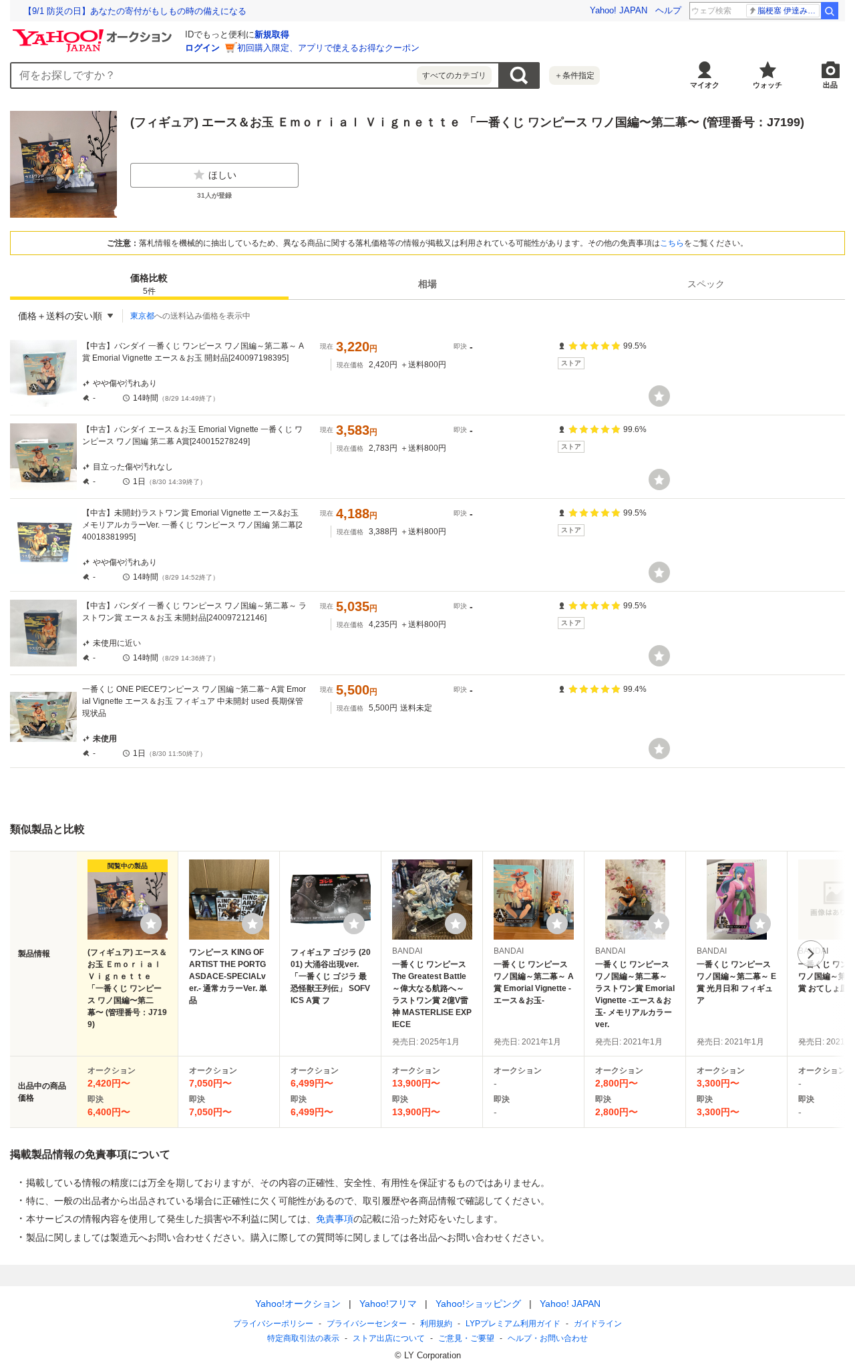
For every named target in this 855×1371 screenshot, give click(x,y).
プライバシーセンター (367, 1323)
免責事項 (334, 1218)
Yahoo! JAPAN (618, 10)
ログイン (202, 48)
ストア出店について (389, 1338)
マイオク (704, 85)
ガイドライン (598, 1323)
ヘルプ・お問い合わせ (548, 1338)
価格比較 (149, 284)
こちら (672, 243)
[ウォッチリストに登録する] (151, 923)
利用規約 (436, 1323)
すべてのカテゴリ (454, 75)
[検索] (829, 10)
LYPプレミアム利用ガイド (513, 1323)
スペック (706, 283)
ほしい (222, 175)
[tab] (149, 283)
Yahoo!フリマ (388, 1303)
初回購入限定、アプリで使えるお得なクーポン (328, 48)
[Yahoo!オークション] (94, 32)
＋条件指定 (574, 75)
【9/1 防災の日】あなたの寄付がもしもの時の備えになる (134, 11)
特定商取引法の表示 (303, 1338)
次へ (811, 953)
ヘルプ (668, 10)
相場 (427, 283)
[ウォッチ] (659, 396)
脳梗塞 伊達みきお (788, 10)
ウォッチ (767, 85)
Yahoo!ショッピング (478, 1303)
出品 (830, 85)
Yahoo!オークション (298, 1303)
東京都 (142, 316)
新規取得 (271, 34)
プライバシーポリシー (273, 1323)
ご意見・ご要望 (466, 1338)
